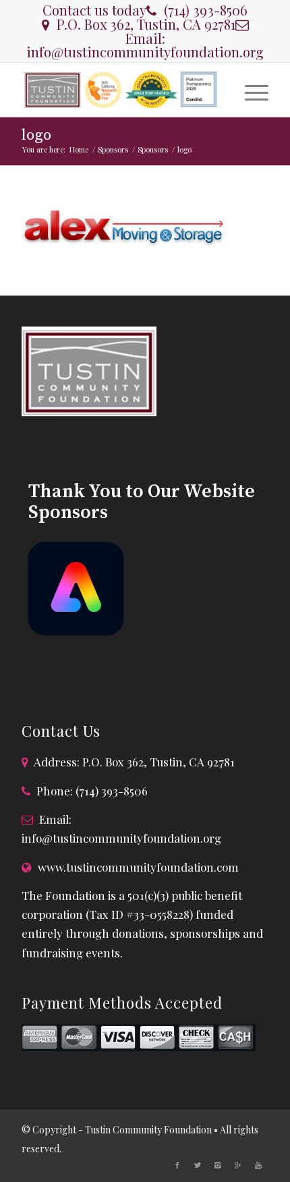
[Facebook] (177, 1165)
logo (36, 135)
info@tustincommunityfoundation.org (145, 52)
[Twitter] (197, 1165)
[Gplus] (238, 1165)
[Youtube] (258, 1165)
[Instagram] (218, 1165)
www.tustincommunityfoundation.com (138, 867)
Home (78, 149)
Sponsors (113, 149)
